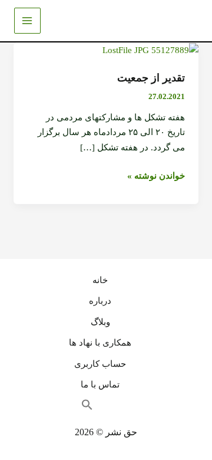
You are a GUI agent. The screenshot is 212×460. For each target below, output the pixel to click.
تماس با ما (100, 384)
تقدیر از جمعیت (151, 78)
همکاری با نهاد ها (100, 342)
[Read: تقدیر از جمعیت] (150, 49)
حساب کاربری (100, 364)
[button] (93, 408)
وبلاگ (100, 322)
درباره (100, 300)
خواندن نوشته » (156, 174)
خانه (100, 280)
